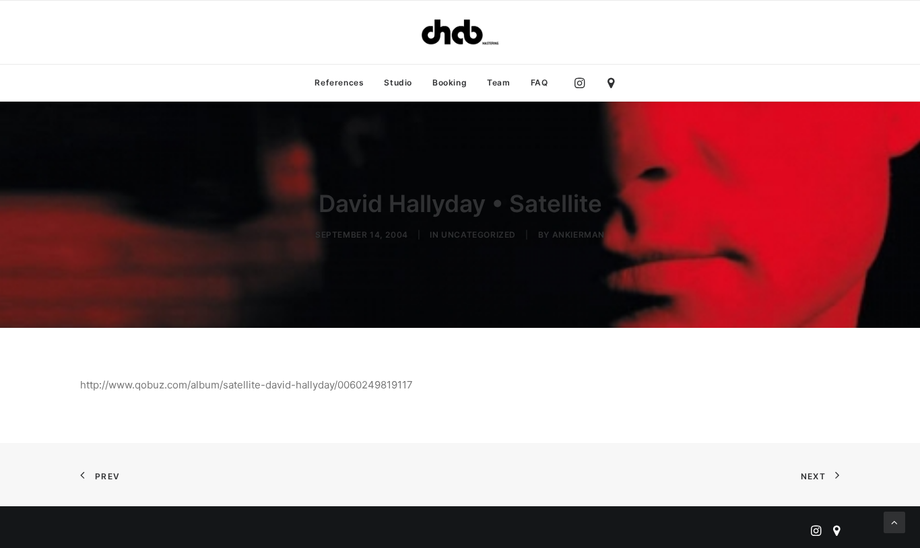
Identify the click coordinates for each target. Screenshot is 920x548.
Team (498, 82)
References (339, 82)
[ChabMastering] (460, 32)
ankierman (578, 235)
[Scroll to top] (894, 521)
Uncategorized (478, 235)
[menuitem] (339, 83)
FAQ (539, 82)
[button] (582, 83)
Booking (449, 82)
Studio (398, 82)
